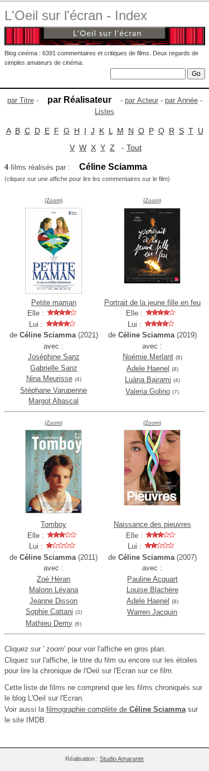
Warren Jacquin (152, 612)
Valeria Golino (147, 391)
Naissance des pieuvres (152, 524)
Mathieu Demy (49, 623)
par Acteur (141, 100)
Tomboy (53, 524)
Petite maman (53, 302)
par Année (181, 100)
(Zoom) (53, 200)
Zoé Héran (53, 579)
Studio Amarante (122, 758)
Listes (104, 111)
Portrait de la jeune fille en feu (152, 302)
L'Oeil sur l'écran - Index (75, 15)
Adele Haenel (148, 368)
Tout (134, 147)
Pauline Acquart (152, 579)
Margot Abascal (53, 401)
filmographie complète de (116, 709)
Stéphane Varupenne (53, 390)
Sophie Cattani (49, 611)
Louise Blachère (152, 590)
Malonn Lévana (53, 590)
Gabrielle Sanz (53, 368)
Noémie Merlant (148, 357)
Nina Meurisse (49, 378)
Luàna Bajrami (148, 379)
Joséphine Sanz (54, 357)
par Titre (20, 100)
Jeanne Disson (53, 601)
